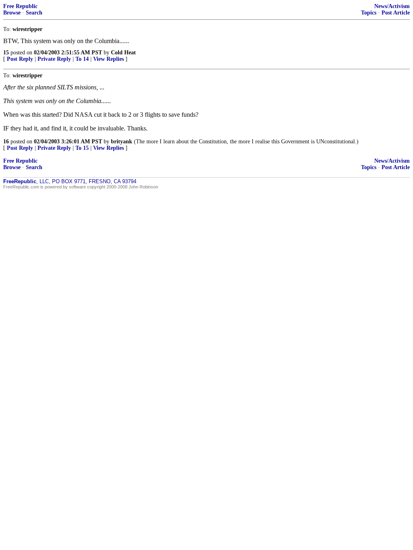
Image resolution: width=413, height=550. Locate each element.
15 (6, 53)
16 (6, 142)
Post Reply (20, 59)
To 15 (82, 148)
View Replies (108, 59)
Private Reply (54, 59)
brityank (121, 142)
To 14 (82, 59)
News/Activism (392, 6)
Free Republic (20, 6)
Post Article (396, 13)
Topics (368, 13)
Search (34, 13)
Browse (12, 13)
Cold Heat (123, 53)
